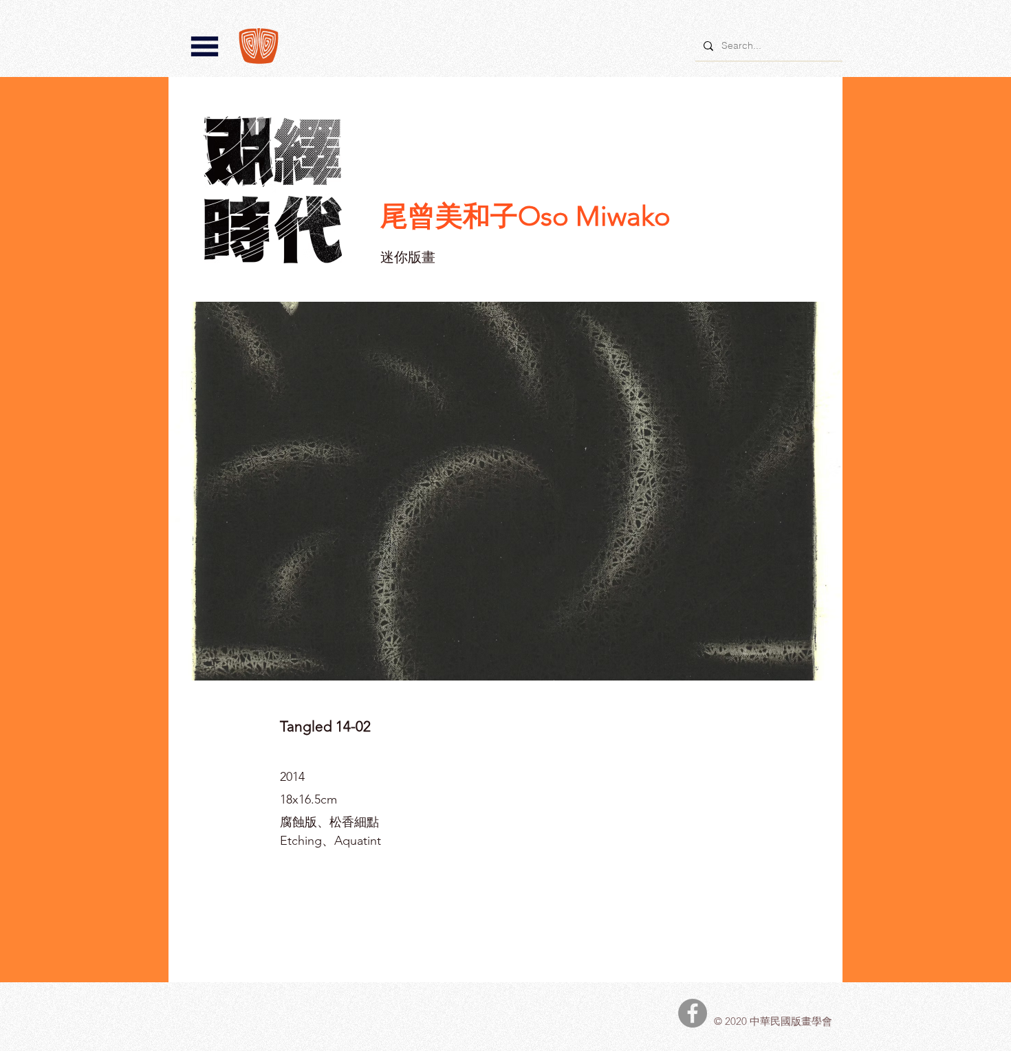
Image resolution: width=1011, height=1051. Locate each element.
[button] (204, 46)
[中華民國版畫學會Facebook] (692, 1013)
